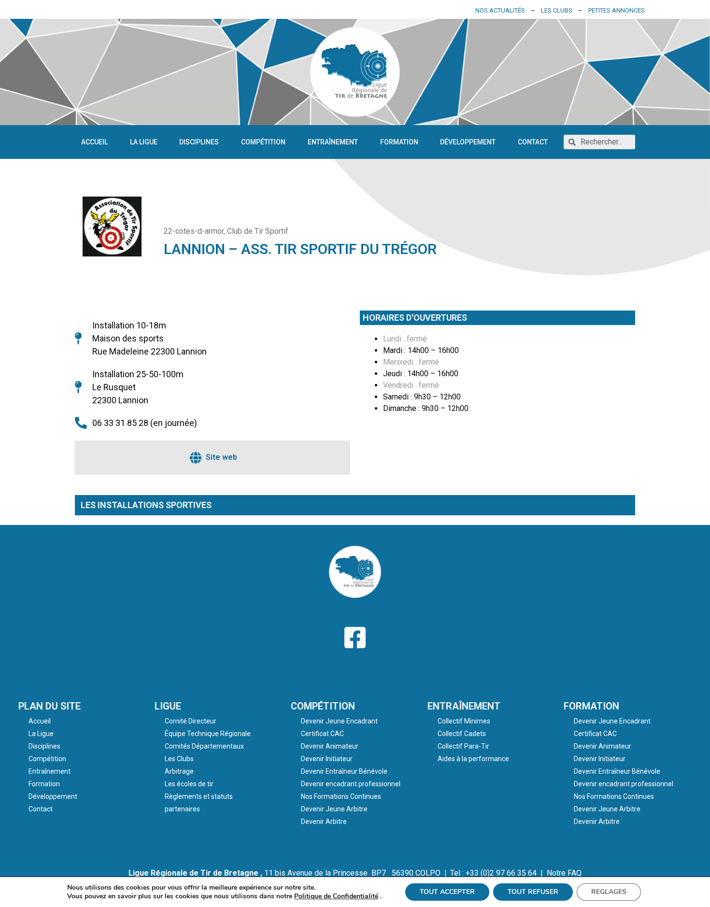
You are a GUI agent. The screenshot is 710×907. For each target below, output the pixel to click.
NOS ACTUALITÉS (500, 10)
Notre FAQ (564, 873)
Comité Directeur (190, 721)
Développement (468, 142)
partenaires (182, 809)
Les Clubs (179, 759)
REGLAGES (608, 891)
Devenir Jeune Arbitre (334, 809)
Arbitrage (179, 771)
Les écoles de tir (189, 784)
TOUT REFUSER (533, 891)
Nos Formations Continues (341, 796)
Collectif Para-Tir (463, 746)
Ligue (168, 706)
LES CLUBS (556, 10)
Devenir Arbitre (324, 821)
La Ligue (143, 142)
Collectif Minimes (464, 721)
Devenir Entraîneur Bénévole (344, 771)
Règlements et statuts (199, 796)
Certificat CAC (322, 733)
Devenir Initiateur (327, 759)
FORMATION (591, 706)
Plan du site (49, 706)
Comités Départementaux (204, 746)
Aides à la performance (473, 759)
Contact (533, 142)
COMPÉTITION (323, 706)
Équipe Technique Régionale (208, 733)
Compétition (263, 142)
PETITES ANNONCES (616, 10)
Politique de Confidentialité (336, 896)
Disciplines (199, 142)
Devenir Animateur (329, 746)
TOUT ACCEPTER (447, 891)
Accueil (94, 142)
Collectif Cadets (462, 733)
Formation (399, 142)
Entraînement (333, 142)
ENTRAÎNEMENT (463, 706)
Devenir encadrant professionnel (350, 784)
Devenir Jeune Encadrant (339, 721)
